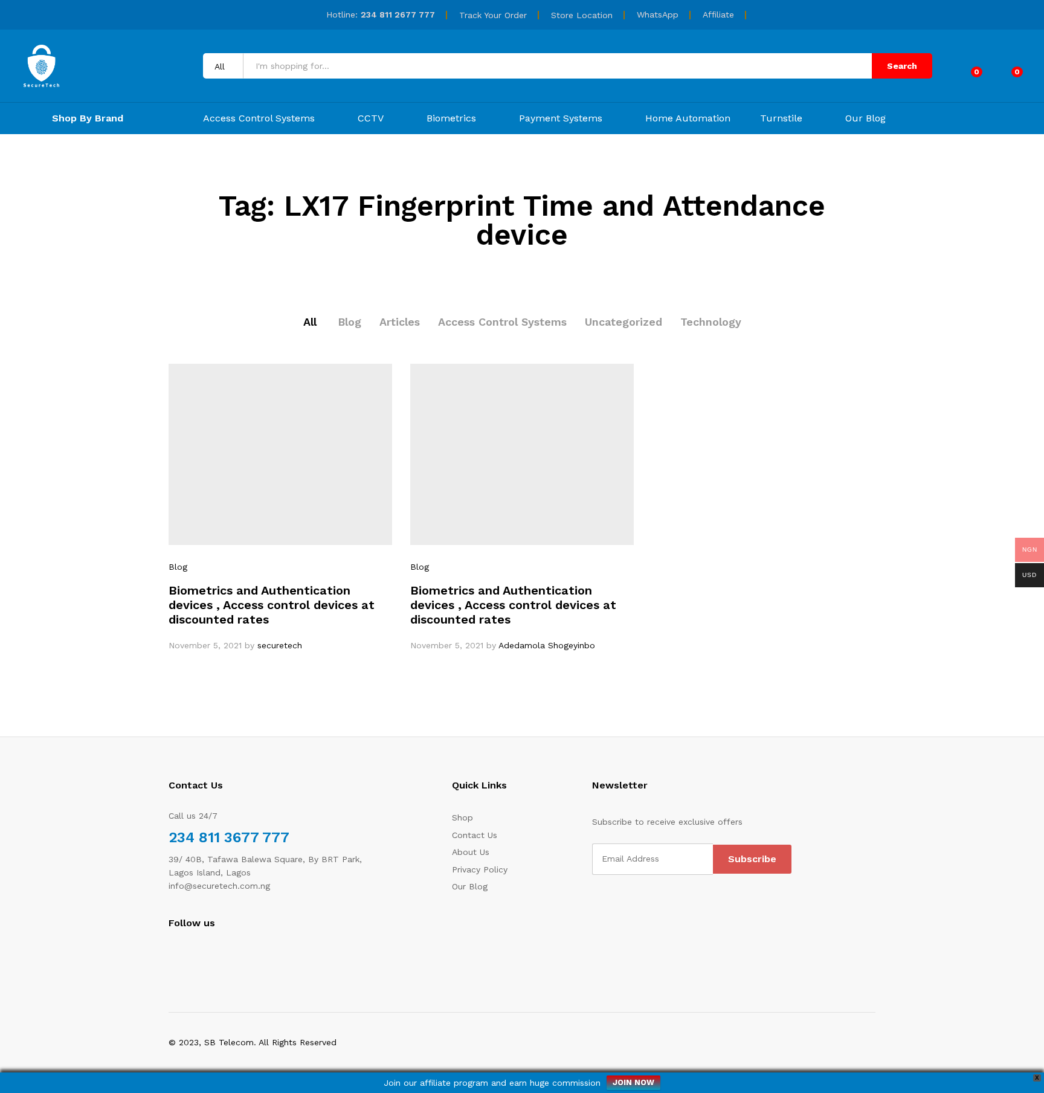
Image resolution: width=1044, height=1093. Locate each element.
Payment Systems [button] (560, 118)
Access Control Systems (502, 321)
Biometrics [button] (451, 118)
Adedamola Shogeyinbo (546, 645)
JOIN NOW (633, 1082)
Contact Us (474, 835)
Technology (710, 321)
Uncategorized (623, 321)
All (310, 321)
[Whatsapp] (229, 955)
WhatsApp (657, 14)
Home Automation (687, 118)
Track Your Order (493, 15)
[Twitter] (190, 955)
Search (902, 66)
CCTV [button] (371, 118)
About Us (470, 852)
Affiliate (718, 14)
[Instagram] (209, 955)
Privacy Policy (479, 869)
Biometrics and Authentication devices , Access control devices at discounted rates (272, 605)
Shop (462, 817)
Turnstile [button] (781, 118)
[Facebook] (172, 955)
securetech (279, 645)
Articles (399, 321)
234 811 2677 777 (398, 14)
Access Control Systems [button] (259, 118)
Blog (349, 321)
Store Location (582, 15)
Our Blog (865, 118)
